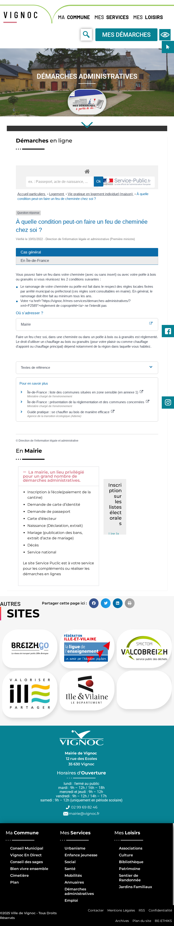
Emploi (71, 900)
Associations (130, 848)
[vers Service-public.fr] (126, 182)
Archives (122, 921)
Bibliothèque (131, 862)
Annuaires (74, 882)
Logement (57, 194)
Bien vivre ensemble (29, 869)
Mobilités (73, 875)
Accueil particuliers (31, 194)
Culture (126, 855)
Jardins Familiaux (135, 887)
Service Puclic (48, 563)
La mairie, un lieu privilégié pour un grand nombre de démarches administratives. (53, 476)
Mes (111, 17)
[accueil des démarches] (87, 171)
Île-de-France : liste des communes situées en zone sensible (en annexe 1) (83, 392)
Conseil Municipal (26, 848)
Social (70, 862)
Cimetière (19, 875)
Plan (14, 882)
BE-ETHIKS (163, 921)
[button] (58, 476)
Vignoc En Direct (26, 855)
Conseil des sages (26, 862)
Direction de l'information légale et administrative (48, 440)
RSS (142, 910)
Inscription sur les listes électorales (115, 504)
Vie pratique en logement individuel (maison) (101, 194)
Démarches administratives (79, 891)
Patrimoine (129, 869)
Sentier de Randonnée (130, 877)
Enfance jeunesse (81, 855)
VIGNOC (21, 14)
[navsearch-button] (76, 34)
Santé (70, 869)
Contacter (96, 910)
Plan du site (142, 921)
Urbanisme (75, 848)
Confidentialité (160, 910)
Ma (74, 17)
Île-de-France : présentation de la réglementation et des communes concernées (86, 402)
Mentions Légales (121, 910)
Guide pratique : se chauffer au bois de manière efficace (68, 412)
